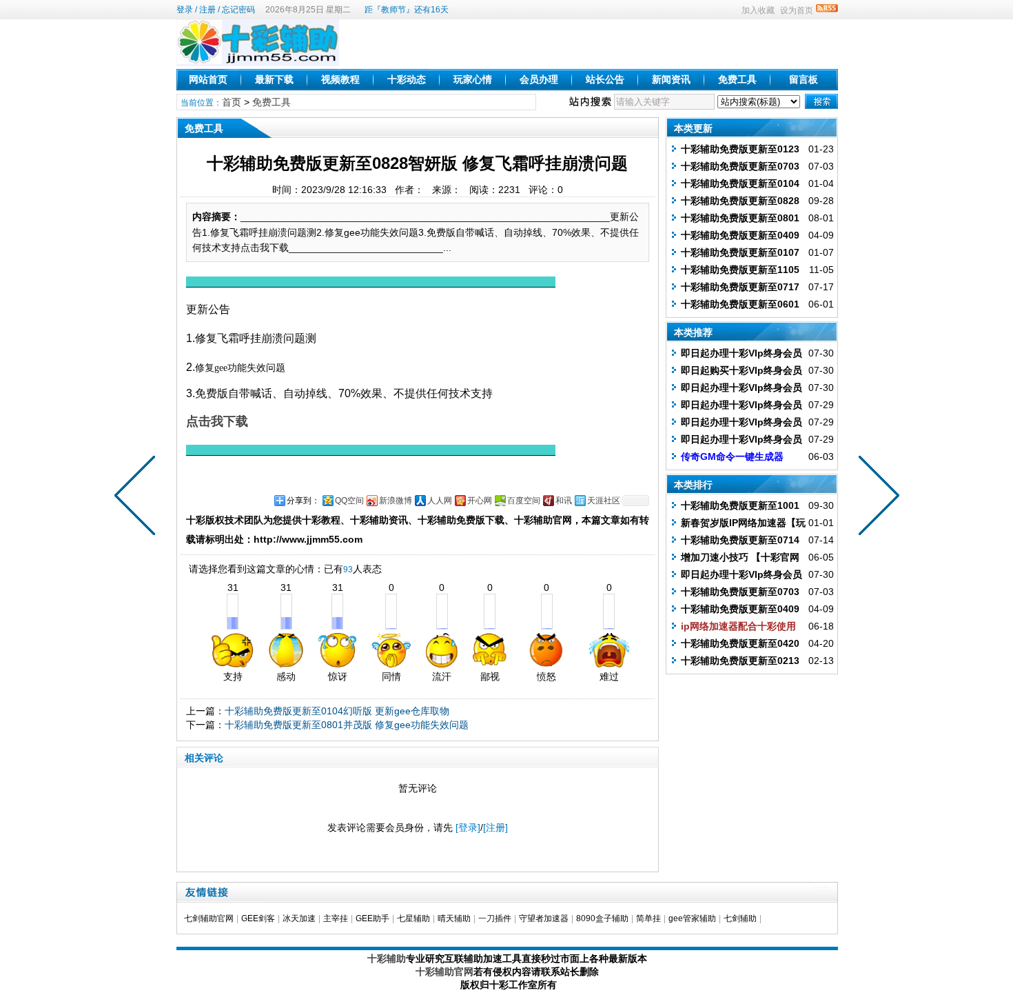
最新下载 (274, 79)
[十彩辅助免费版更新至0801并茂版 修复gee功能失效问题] (138, 498)
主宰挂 (335, 918)
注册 (207, 9)
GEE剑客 (258, 918)
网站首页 (208, 79)
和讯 (563, 500)
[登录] (468, 827)
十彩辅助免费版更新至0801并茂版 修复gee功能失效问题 (347, 724)
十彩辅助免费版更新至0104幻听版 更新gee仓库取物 (337, 710)
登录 (184, 9)
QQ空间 (349, 500)
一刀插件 (494, 918)
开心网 (479, 500)
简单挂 (648, 918)
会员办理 (539, 79)
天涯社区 (603, 500)
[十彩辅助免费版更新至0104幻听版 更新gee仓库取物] (876, 498)
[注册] (495, 827)
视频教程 (340, 79)
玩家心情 (472, 79)
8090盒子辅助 (602, 918)
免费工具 (737, 79)
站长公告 (605, 79)
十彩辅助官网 (444, 971)
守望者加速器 (544, 918)
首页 (231, 102)
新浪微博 (395, 500)
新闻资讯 (671, 79)
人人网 (439, 500)
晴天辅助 (454, 918)
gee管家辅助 (692, 918)
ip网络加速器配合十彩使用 (738, 626)
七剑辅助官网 (209, 918)
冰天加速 (299, 918)
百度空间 (523, 500)
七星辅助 (413, 918)
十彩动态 (406, 79)
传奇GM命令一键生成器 (732, 456)
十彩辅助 (386, 958)
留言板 (803, 79)
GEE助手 (372, 918)
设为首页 (796, 10)
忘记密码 (238, 9)
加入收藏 (758, 10)
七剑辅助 (740, 918)
